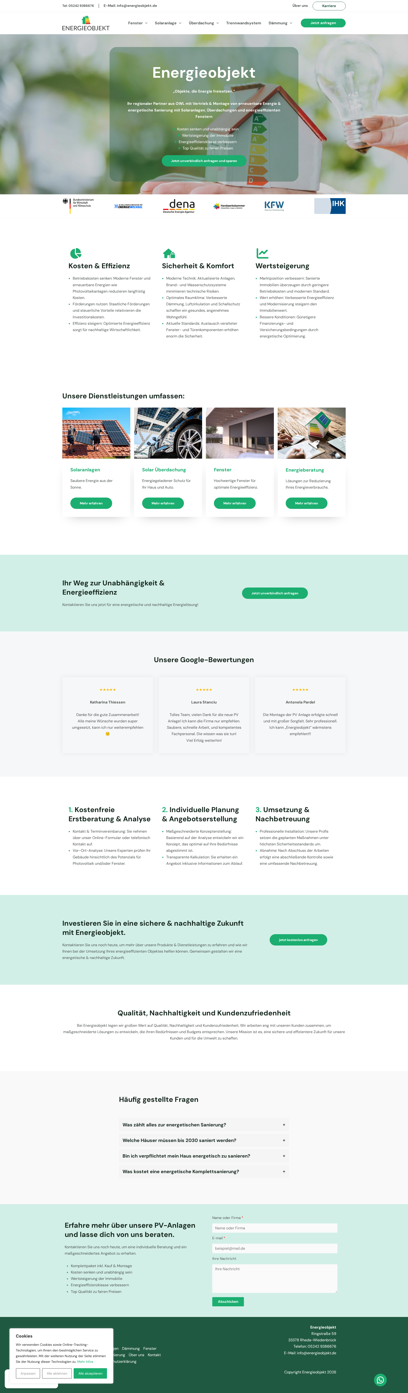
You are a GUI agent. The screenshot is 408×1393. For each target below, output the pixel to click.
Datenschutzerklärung (117, 1361)
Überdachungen (222, 110)
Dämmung (278, 23)
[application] (145, 23)
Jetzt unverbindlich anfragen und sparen (204, 161)
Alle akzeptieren (90, 1373)
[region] (61, 1356)
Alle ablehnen (57, 1373)
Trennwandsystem (243, 23)
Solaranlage (166, 23)
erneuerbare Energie (257, 103)
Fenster (135, 23)
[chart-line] (262, 253)
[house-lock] (169, 253)
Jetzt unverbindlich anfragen (274, 593)
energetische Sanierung (150, 110)
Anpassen (28, 1373)
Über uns (300, 5)
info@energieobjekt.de (137, 5)
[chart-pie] (75, 253)
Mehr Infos (85, 1361)
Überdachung (201, 23)
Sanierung (116, 1354)
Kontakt (154, 1354)
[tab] (204, 1124)
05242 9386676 (81, 6)
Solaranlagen (193, 110)
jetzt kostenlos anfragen (298, 940)
